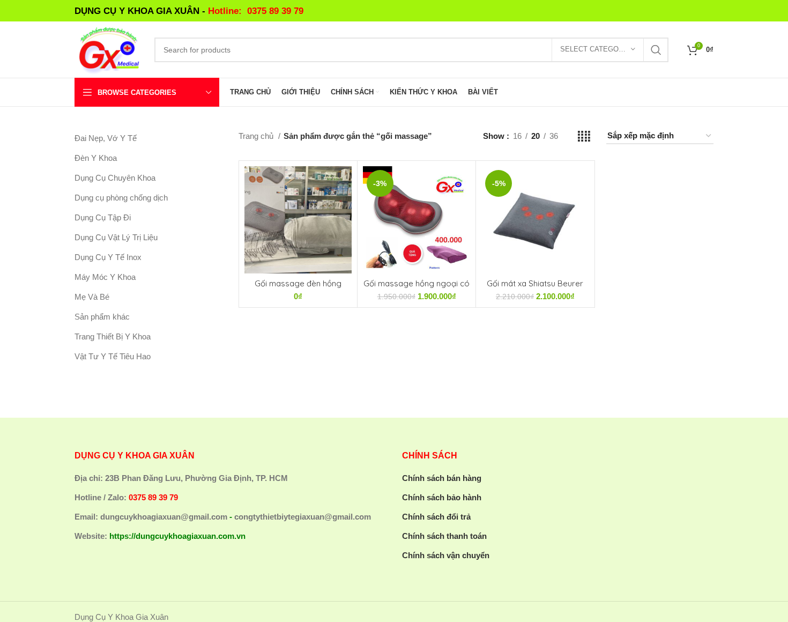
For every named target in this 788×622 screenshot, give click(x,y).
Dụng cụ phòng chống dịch (121, 197)
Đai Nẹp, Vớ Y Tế (106, 138)
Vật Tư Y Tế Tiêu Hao (113, 356)
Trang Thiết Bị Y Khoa (113, 336)
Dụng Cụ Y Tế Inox (108, 257)
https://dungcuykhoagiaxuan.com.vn (177, 535)
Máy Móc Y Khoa (105, 277)
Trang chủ (257, 135)
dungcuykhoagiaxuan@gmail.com (163, 516)
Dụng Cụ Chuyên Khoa (115, 177)
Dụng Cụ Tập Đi (103, 217)
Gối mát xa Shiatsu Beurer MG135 (535, 288)
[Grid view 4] (584, 136)
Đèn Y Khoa (96, 157)
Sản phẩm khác (102, 316)
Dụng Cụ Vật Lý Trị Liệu (116, 237)
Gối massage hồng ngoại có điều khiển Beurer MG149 (416, 288)
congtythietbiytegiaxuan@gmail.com (302, 516)
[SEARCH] (656, 50)
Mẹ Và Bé (92, 296)
